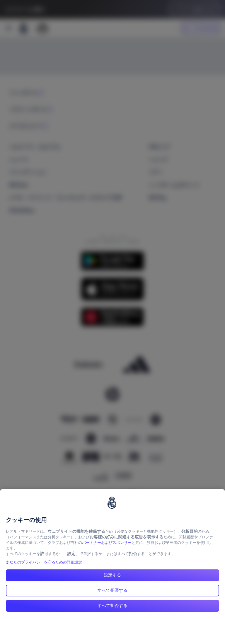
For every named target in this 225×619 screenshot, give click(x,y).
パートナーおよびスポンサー (107, 542)
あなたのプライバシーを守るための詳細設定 (44, 562)
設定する (112, 575)
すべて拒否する (113, 590)
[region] (112, 554)
